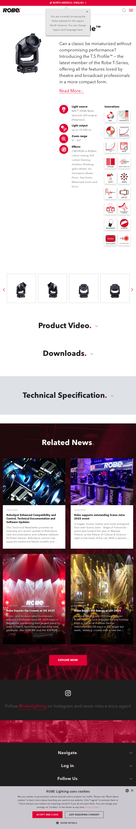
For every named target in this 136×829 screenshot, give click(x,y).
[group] (3, 289)
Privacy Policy (92, 807)
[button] (68, 823)
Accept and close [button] (47, 814)
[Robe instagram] (68, 693)
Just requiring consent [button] (84, 814)
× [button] (132, 790)
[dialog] (68, 807)
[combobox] (127, 790)
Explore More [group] (68, 660)
